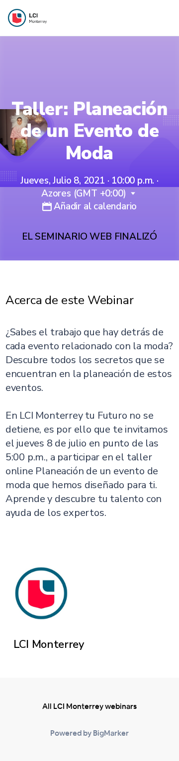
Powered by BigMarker (89, 733)
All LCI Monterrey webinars (89, 706)
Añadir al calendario (94, 206)
